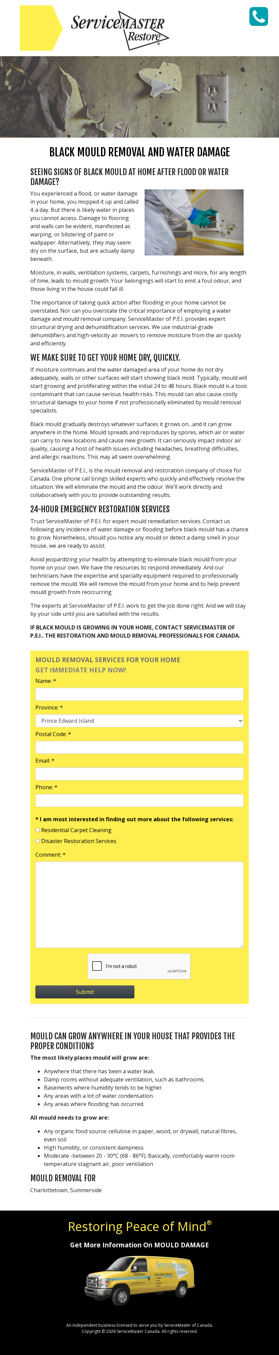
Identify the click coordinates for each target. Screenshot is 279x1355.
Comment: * (50, 854)
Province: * (49, 707)
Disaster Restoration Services (78, 841)
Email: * (44, 760)
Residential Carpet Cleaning (76, 830)
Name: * (45, 681)
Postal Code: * (53, 734)
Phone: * (46, 787)
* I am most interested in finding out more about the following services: (134, 819)
